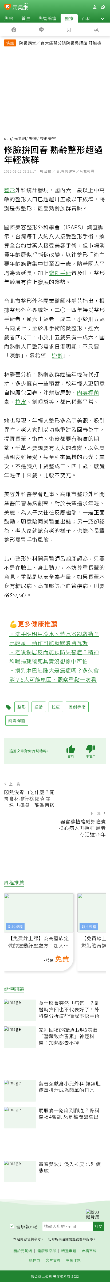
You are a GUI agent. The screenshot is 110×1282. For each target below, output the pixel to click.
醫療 (69, 18)
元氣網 (20, 138)
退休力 (34, 1260)
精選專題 (68, 1251)
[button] (102, 18)
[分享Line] (41, 29)
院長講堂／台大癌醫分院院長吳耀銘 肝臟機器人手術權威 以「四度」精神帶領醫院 (62, 43)
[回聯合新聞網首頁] (7, 7)
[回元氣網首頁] (20, 7)
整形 (9, 190)
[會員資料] (94, 7)
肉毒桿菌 (88, 392)
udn (7, 138)
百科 (86, 18)
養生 (25, 18)
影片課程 (15, 926)
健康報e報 (26, 1226)
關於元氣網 (22, 1251)
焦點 (8, 18)
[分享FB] (14, 29)
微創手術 (60, 273)
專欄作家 (73, 1260)
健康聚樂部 (46, 1251)
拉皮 (20, 401)
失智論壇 (47, 18)
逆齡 (57, 355)
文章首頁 (53, 1260)
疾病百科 (89, 1251)
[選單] (103, 7)
